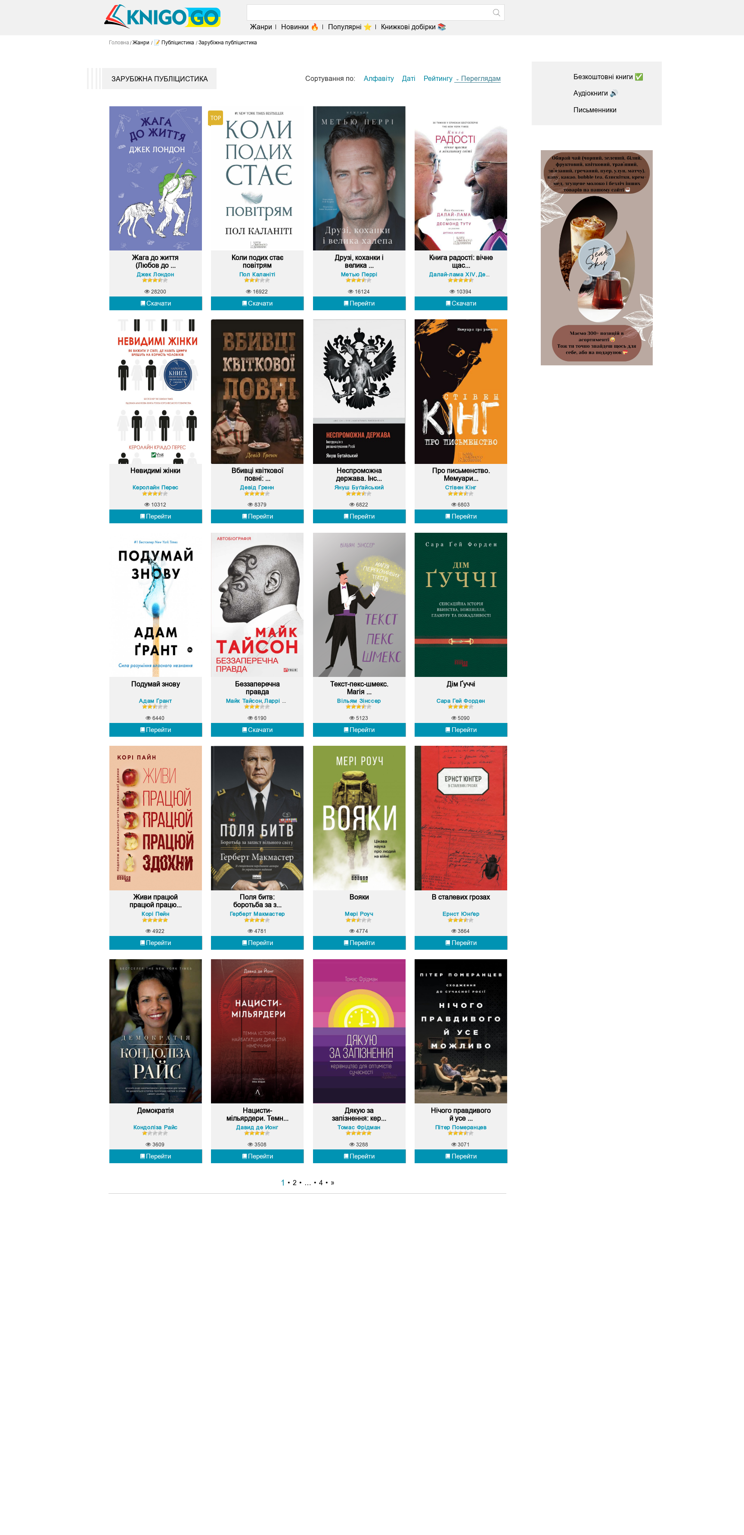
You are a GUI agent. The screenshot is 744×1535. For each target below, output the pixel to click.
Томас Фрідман (359, 1127)
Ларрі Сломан (284, 701)
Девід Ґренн (257, 487)
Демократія (155, 1110)
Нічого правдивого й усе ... (461, 1114)
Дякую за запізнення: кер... (359, 1114)
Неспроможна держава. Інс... (359, 474)
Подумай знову (155, 684)
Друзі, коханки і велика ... (359, 261)
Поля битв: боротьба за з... (257, 900)
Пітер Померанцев (461, 1127)
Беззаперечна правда (257, 687)
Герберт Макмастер (257, 914)
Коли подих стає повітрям (257, 261)
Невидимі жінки (155, 470)
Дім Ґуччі (461, 684)
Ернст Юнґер (461, 914)
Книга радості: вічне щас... (461, 261)
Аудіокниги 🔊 (596, 93)
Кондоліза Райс (155, 1127)
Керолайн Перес (156, 487)
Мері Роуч (359, 914)
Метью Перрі (359, 274)
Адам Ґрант (155, 701)
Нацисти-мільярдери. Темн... (257, 1114)
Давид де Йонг (257, 1127)
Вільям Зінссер (359, 701)
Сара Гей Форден (461, 701)
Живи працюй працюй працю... (156, 900)
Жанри (261, 27)
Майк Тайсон (244, 701)
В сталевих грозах (461, 897)
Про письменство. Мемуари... (461, 474)
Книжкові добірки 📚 (413, 27)
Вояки (359, 897)
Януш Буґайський (359, 487)
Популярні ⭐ (350, 27)
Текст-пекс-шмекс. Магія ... (359, 687)
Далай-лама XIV (452, 274)
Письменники (595, 110)
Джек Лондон (155, 274)
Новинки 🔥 (300, 27)
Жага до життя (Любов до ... (155, 261)
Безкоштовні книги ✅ (608, 76)
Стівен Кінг (461, 487)
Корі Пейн (155, 914)
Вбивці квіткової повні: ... (257, 474)
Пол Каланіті (257, 274)
